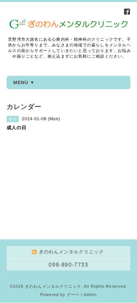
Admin (90, 294)
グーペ (73, 294)
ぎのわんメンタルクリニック (53, 286)
